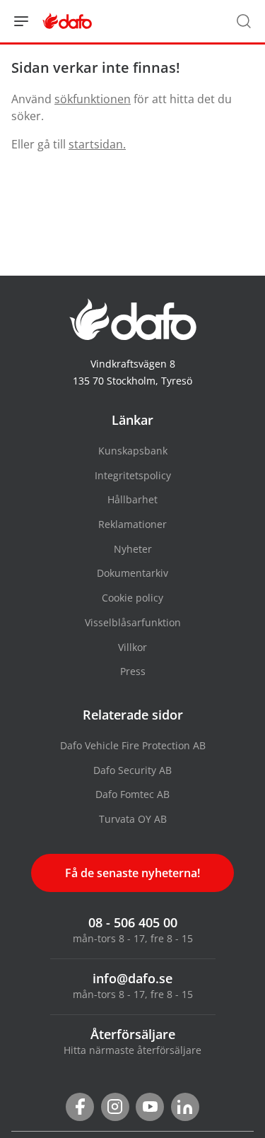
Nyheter (133, 549)
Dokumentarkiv (132, 573)
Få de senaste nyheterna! (132, 873)
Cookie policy (132, 597)
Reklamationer (132, 524)
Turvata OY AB (133, 819)
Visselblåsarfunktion (133, 622)
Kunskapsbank (132, 450)
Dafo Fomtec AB (132, 794)
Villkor (132, 647)
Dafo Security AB (132, 770)
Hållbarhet (132, 499)
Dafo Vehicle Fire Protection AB (133, 745)
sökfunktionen (92, 99)
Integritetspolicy (133, 475)
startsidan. (97, 144)
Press (133, 671)
